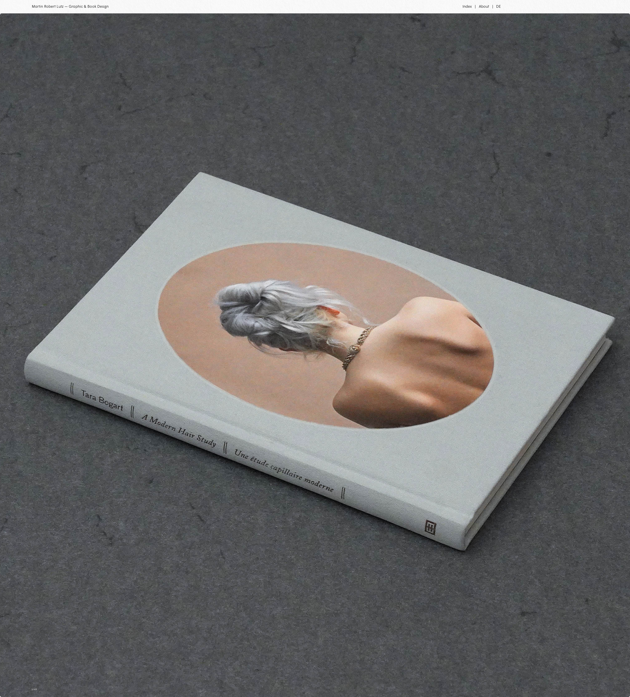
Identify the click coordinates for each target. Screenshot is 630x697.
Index (467, 6)
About (484, 6)
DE (498, 6)
